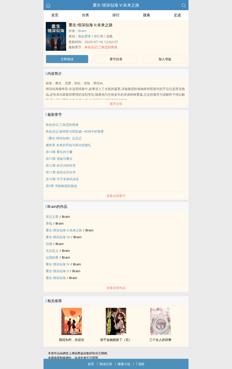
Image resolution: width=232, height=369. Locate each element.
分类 (85, 14)
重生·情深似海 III (58, 237)
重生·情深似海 (56, 278)
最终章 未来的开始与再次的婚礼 (68, 145)
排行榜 (98, 36)
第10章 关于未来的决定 (62, 179)
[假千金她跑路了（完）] (116, 333)
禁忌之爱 (52, 216)
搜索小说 (124, 364)
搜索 (146, 14)
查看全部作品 (116, 288)
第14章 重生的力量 (59, 152)
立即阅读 (67, 59)
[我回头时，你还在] (71, 333)
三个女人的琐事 (160, 339)
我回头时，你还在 (71, 339)
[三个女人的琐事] (160, 333)
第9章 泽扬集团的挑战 (61, 186)
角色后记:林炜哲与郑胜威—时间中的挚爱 (75, 131)
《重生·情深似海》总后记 (64, 138)
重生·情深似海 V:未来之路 (116, 5)
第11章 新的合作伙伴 (61, 172)
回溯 (49, 244)
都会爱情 (84, 36)
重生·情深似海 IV (58, 264)
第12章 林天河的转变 (61, 165)
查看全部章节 (116, 196)
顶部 (141, 364)
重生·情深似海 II (57, 271)
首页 (54, 14)
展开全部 (116, 104)
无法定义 (52, 250)
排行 (116, 14)
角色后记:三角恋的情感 (101, 47)
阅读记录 (105, 364)
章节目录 (116, 59)
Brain (82, 31)
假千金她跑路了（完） (116, 339)
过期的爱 (52, 257)
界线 (49, 223)
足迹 (177, 14)
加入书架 (165, 59)
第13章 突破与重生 (59, 158)
